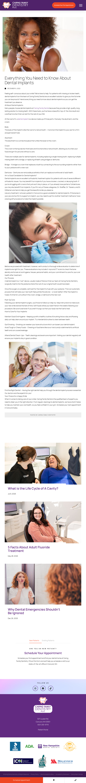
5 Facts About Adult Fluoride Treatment (29, 549)
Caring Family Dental (41, 108)
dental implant (23, 119)
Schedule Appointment (21, 780)
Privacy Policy (35, 774)
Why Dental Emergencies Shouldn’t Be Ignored (34, 611)
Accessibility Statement (62, 774)
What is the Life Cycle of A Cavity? (33, 488)
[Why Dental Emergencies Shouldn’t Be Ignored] (43, 587)
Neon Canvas (79, 774)
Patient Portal (43, 729)
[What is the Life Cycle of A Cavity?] (43, 466)
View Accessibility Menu (47, 774)
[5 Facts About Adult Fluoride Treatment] (43, 525)
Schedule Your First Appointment (63, 5)
